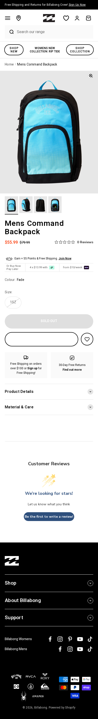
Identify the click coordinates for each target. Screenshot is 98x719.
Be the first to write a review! (49, 516)
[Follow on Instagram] (60, 639)
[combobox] (54, 31)
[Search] (10, 32)
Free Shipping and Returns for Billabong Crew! (45, 5)
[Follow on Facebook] (50, 639)
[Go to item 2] (26, 205)
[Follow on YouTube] (80, 639)
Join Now (65, 258)
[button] (7, 18)
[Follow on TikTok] (90, 639)
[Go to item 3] (40, 205)
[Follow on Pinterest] (70, 639)
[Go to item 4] (55, 205)
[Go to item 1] (11, 205)
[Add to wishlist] (87, 339)
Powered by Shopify (62, 707)
